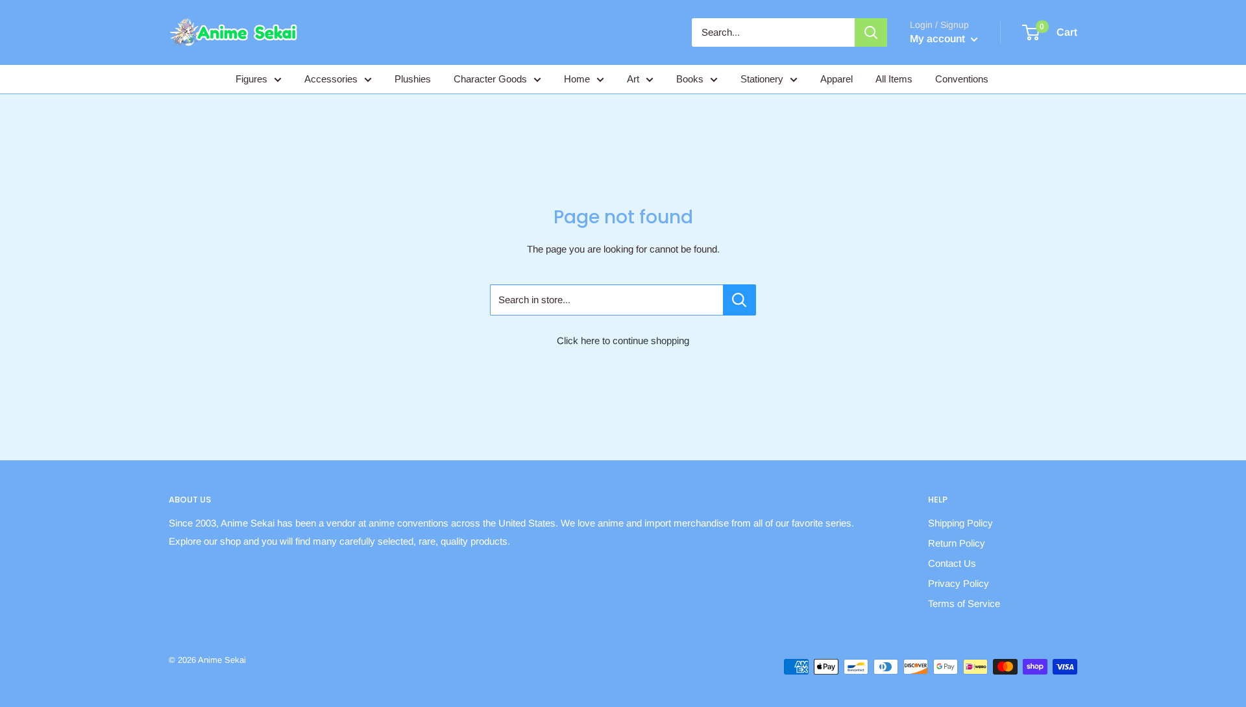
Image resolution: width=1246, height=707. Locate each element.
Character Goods (490, 78)
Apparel (836, 78)
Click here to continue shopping (623, 340)
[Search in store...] (739, 300)
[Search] (871, 32)
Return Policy (956, 543)
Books (689, 78)
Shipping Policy (960, 522)
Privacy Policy (958, 583)
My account (939, 38)
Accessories (331, 78)
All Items (893, 78)
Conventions (961, 78)
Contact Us (952, 563)
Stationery (761, 78)
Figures (251, 78)
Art (633, 78)
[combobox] (773, 32)
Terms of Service (964, 603)
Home (577, 78)
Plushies (413, 78)
